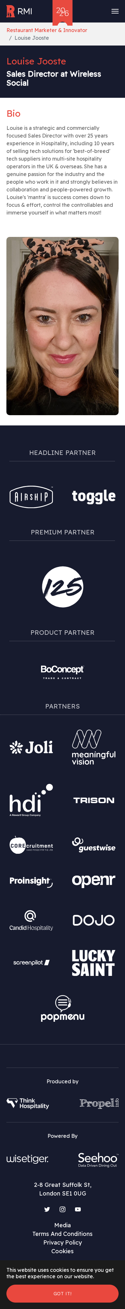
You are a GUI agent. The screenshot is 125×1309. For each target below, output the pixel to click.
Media (62, 1225)
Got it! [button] (62, 1293)
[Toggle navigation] (115, 11)
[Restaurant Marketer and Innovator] (19, 11)
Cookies (62, 1251)
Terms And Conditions (62, 1234)
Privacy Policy (62, 1242)
